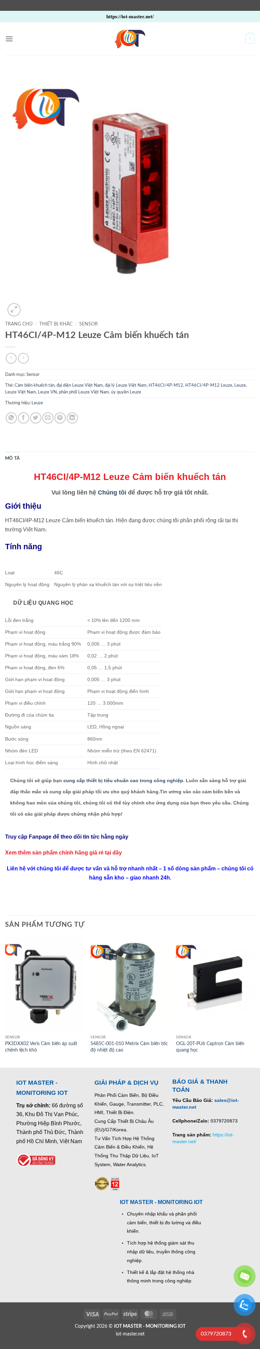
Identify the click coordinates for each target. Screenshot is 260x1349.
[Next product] (11, 358)
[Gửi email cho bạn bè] (47, 418)
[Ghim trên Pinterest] (60, 418)
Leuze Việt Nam (20, 392)
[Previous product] (23, 358)
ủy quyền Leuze (126, 392)
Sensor (88, 324)
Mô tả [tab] (12, 458)
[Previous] (5, 1002)
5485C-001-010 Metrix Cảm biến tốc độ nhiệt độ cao (129, 1047)
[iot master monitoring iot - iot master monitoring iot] (130, 38)
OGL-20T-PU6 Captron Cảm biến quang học (210, 1047)
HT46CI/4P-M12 (166, 385)
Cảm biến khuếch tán (35, 385)
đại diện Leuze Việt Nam (80, 385)
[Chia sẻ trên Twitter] (35, 418)
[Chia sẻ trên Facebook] (23, 418)
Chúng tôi (112, 492)
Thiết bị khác (55, 324)
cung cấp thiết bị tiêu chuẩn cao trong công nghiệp (123, 780)
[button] (9, 38)
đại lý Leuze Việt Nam (126, 385)
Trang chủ (18, 324)
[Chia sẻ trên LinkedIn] (72, 418)
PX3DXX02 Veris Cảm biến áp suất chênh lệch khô (41, 1047)
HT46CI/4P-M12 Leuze (208, 385)
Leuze (240, 385)
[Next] (255, 1002)
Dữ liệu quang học (42, 603)
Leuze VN (47, 392)
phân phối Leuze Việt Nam (84, 392)
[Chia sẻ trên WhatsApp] (11, 418)
